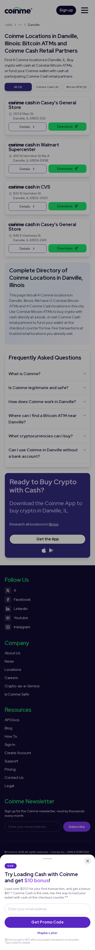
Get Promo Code (47, 922)
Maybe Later (47, 933)
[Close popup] (87, 861)
